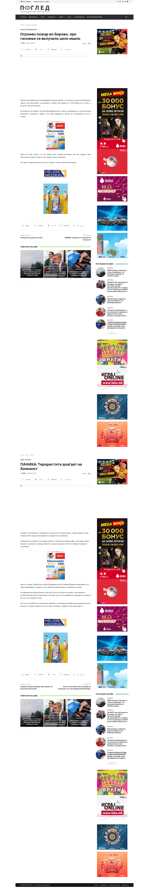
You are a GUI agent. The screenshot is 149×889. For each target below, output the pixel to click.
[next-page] (25, 281)
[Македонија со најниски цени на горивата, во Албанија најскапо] (79, 264)
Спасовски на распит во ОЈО (31, 238)
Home (22, 25)
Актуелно (32, 267)
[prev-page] (21, 281)
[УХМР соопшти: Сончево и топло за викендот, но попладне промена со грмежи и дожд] (32, 264)
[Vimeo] (125, 1)
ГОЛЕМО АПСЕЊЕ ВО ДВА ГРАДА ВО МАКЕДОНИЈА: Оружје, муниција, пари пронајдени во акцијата (116, 325)
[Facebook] (117, 1)
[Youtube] (127, 1)
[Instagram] (120, 1)
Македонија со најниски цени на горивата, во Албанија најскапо (79, 273)
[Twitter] (122, 1)
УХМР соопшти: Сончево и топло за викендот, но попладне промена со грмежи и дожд (32, 272)
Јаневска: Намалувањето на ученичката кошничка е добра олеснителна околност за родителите (117, 313)
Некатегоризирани (31, 25)
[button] (126, 17)
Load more (111, 333)
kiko (23, 43)
